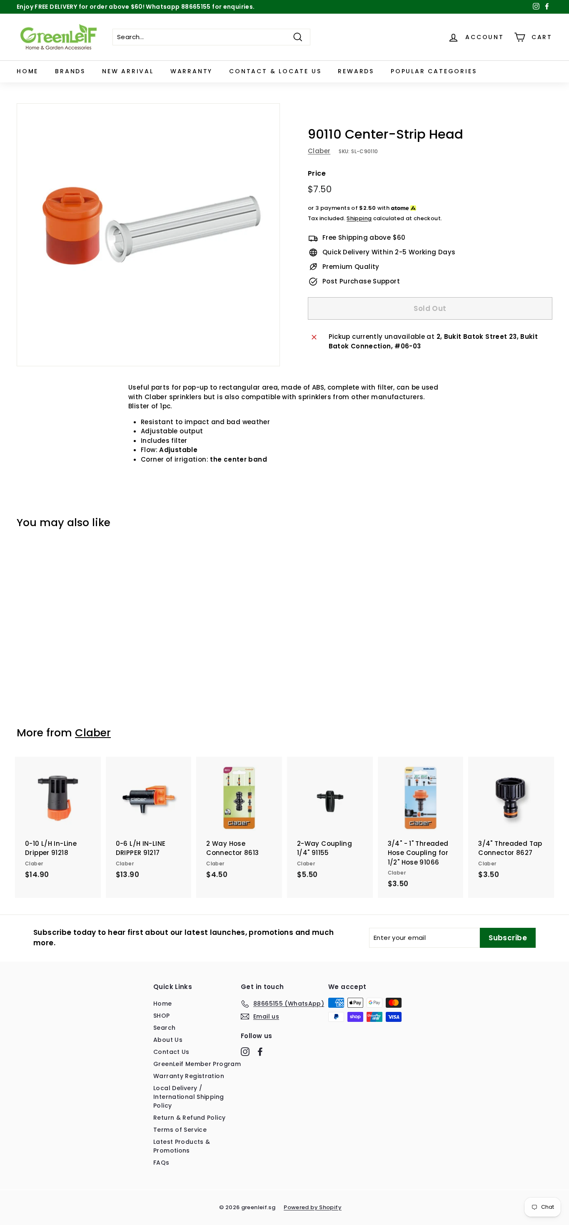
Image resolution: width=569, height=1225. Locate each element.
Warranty (191, 71)
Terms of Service (180, 1130)
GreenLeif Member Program (197, 1064)
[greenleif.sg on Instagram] (245, 1051)
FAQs (161, 1162)
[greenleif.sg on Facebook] (260, 1051)
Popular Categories (434, 71)
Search (164, 1028)
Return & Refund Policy (189, 1117)
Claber (319, 151)
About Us (167, 1040)
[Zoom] (148, 235)
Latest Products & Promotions (181, 1146)
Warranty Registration (188, 1076)
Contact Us (171, 1052)
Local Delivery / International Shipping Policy (188, 1097)
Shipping (359, 218)
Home (27, 71)
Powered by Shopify (313, 1207)
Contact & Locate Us (275, 71)
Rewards (356, 71)
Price (317, 173)
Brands (70, 71)
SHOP (161, 1015)
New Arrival (128, 71)
